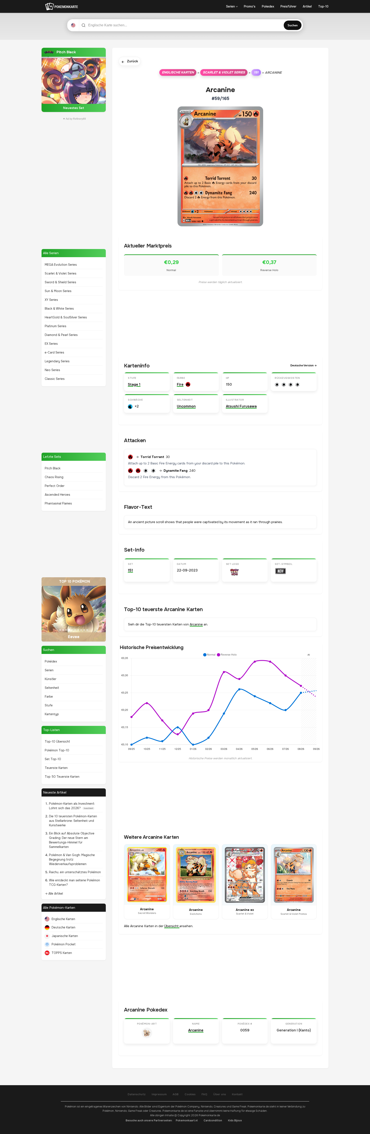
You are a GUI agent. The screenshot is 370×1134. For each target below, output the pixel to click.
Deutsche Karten (63, 927)
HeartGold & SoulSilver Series (66, 317)
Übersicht (171, 926)
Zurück (129, 61)
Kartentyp (52, 714)
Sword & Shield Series (60, 282)
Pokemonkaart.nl (187, 1120)
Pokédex (51, 661)
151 (256, 72)
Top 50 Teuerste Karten (62, 777)
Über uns (219, 1094)
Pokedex (268, 6)
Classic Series (55, 379)
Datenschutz (137, 1094)
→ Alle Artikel (54, 893)
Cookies (190, 1094)
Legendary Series (57, 361)
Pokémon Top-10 (57, 750)
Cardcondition (213, 1120)
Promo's (249, 6)
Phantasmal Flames (58, 503)
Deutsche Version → (303, 365)
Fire (180, 384)
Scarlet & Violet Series (60, 273)
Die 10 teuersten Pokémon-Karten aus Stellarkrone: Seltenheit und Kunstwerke (73, 820)
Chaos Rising (54, 477)
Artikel (307, 6)
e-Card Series (54, 352)
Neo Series (52, 370)
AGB (176, 1094)
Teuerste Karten (56, 768)
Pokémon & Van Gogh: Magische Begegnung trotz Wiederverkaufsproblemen (72, 859)
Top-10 (323, 6)
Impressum (159, 1094)
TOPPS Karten (62, 953)
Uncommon (186, 406)
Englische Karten (63, 919)
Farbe (49, 696)
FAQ (204, 1094)
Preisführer (288, 6)
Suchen (293, 25)
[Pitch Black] (74, 80)
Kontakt (237, 1094)
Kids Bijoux (235, 1120)
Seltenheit (52, 688)
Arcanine (196, 624)
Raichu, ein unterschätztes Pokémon (75, 872)
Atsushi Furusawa (241, 406)
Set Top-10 (53, 759)
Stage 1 (134, 384)
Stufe (49, 705)
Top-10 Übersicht (57, 741)
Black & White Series (59, 308)
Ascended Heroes (57, 495)
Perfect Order (54, 486)
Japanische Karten (65, 936)
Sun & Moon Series (58, 291)
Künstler (50, 679)
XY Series (51, 300)
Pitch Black (52, 468)
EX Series (51, 344)
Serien (230, 6)
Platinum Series (55, 326)
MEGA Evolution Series (61, 265)
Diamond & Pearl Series (61, 335)
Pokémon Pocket (64, 944)
